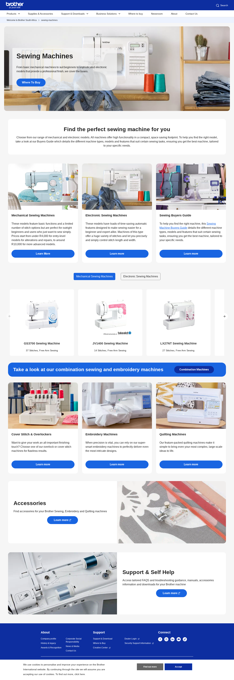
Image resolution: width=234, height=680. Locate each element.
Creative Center (100, 647)
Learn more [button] (117, 253)
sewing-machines (49, 20)
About (174, 13)
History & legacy (48, 643)
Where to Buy (99, 643)
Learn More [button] (43, 253)
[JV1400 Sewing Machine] (110, 315)
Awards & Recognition (51, 647)
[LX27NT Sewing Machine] (178, 315)
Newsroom (157, 13)
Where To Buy (31, 82)
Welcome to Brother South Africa (22, 20)
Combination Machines (194, 369)
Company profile (48, 639)
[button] (224, 316)
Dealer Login (131, 639)
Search (224, 5)
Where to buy (135, 13)
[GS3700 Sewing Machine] (42, 315)
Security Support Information (138, 643)
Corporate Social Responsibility (74, 640)
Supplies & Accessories (40, 13)
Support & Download (102, 639)
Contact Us (192, 13)
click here (80, 674)
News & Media (72, 646)
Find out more (150, 667)
